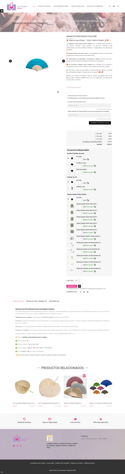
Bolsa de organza (81, 169)
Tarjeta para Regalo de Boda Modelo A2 (88, 249)
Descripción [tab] (18, 301)
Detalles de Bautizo (61, 445)
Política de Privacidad (62, 463)
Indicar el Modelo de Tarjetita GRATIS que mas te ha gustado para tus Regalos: (89, 111)
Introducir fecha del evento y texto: (77, 101)
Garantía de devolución (24, 422)
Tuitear (84, 292)
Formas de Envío (75, 422)
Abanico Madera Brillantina (72, 403)
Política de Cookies (76, 463)
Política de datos (89, 463)
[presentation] (10, 61)
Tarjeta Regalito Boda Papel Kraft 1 (86, 204)
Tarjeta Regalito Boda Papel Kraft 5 (86, 230)
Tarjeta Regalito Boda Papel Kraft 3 (86, 217)
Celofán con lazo (81, 163)
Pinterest (87, 292)
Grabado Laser (80, 186)
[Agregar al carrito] (88, 159)
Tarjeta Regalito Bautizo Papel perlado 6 (88, 236)
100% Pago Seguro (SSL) (100, 422)
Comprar (72, 286)
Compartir (80, 292)
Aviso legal (50, 463)
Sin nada (78, 156)
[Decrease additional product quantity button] (81, 160)
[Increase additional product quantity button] (81, 159)
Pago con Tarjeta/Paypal (50, 422)
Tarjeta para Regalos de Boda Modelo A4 (88, 262)
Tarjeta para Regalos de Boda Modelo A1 (88, 242)
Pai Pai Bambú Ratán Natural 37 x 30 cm (49, 403)
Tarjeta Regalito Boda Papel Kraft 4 (86, 223)
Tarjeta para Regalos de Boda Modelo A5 (88, 268)
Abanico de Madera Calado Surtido (100, 403)
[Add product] (79, 286)
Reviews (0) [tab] (54, 301)
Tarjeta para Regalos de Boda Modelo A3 (88, 255)
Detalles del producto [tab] (36, 301)
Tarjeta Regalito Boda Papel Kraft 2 (86, 210)
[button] (118, 6)
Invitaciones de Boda (65, 443)
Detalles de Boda (53, 443)
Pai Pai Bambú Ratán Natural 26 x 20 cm (24, 403)
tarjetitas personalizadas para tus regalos (34, 337)
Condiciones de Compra (38, 463)
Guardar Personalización (100, 123)
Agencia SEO (71, 470)
